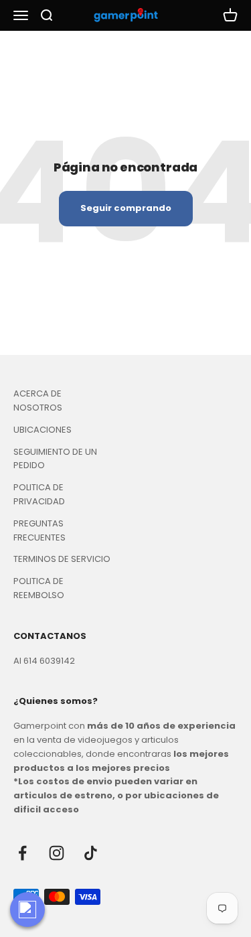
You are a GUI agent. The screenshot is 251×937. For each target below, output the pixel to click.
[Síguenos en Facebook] (22, 853)
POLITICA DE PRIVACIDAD (39, 494)
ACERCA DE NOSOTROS (37, 400)
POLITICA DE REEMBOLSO (38, 588)
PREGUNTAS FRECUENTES (39, 530)
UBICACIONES (42, 429)
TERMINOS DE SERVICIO (61, 559)
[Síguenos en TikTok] (91, 853)
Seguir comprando (125, 208)
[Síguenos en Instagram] (57, 853)
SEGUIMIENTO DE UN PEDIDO (55, 458)
